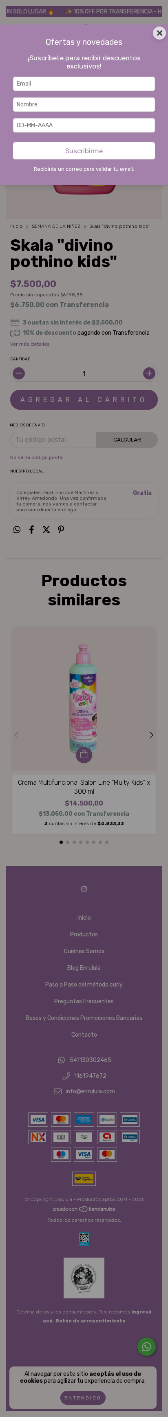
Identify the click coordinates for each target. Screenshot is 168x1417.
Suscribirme (84, 151)
